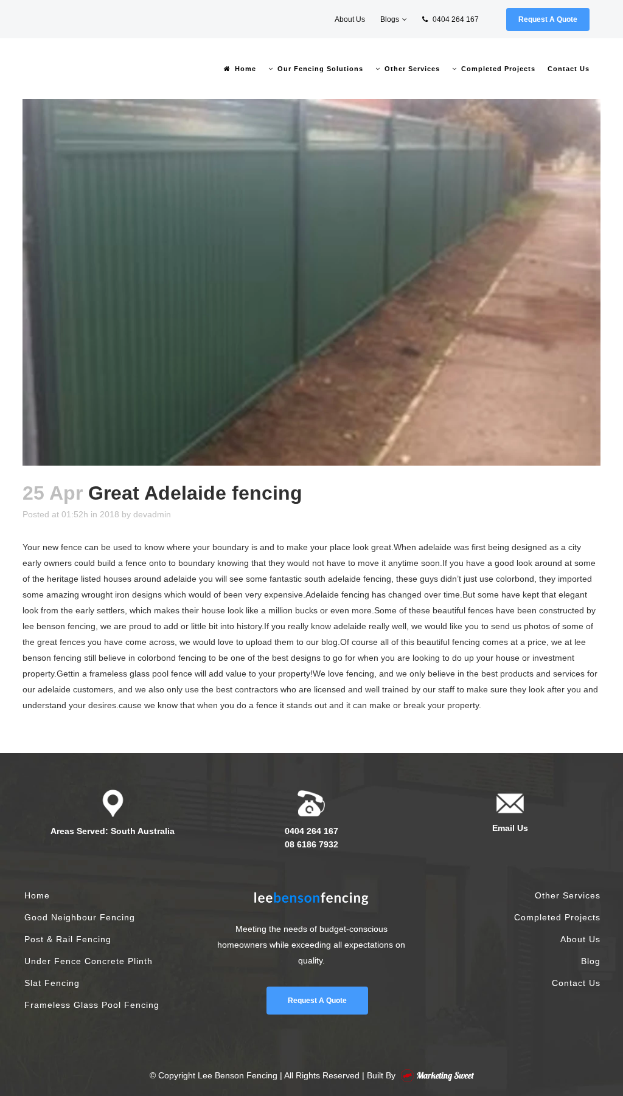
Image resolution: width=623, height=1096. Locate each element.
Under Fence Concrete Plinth (88, 961)
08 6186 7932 (311, 844)
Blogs (389, 19)
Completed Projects (557, 917)
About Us (350, 19)
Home (37, 895)
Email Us (510, 828)
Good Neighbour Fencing (79, 917)
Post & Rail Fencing (67, 939)
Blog (590, 961)
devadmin (152, 514)
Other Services (567, 895)
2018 (109, 514)
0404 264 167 (455, 19)
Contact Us (576, 983)
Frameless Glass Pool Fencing (91, 1005)
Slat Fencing (52, 983)
